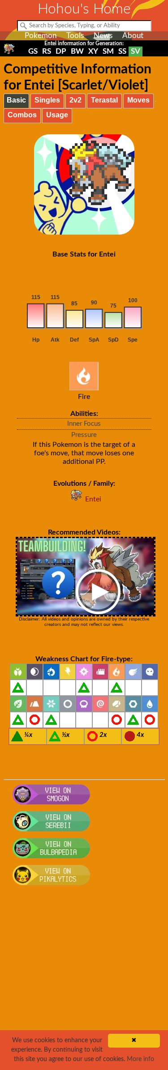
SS (122, 51)
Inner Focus (84, 423)
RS (46, 51)
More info (140, 1059)
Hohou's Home (84, 9)
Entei (93, 499)
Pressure (84, 435)
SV (135, 51)
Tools (75, 35)
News (103, 35)
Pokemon (40, 35)
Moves (138, 100)
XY (93, 51)
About (132, 35)
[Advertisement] (84, 982)
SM (108, 51)
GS (33, 51)
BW (77, 51)
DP (61, 51)
